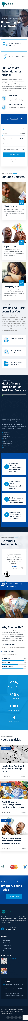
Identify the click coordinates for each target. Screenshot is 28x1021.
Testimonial (6, 943)
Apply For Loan (14, 155)
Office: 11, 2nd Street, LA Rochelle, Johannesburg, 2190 (14, 994)
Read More (7, 776)
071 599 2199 (10, 930)
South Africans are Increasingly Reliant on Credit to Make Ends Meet (13, 805)
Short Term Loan (11, 206)
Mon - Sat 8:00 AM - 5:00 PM (14, 989)
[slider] (3, 130)
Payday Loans (10, 246)
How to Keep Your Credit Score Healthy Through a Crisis (13, 769)
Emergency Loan (11, 286)
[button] (2, 581)
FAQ (4, 951)
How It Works (7, 948)
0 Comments (23, 776)
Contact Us (6, 940)
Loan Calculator (8, 945)
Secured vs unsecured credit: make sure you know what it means (11, 841)
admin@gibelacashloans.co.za (14, 984)
